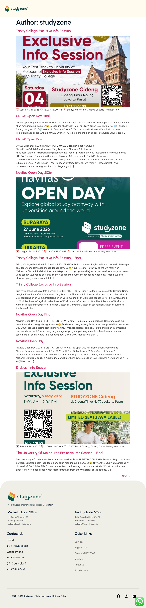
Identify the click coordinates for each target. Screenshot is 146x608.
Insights (79, 559)
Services (79, 541)
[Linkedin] (134, 596)
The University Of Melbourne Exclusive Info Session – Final (59, 453)
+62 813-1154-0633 (16, 569)
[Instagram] (126, 596)
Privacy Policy (59, 596)
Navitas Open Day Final (33, 314)
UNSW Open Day (29, 139)
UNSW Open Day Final (33, 116)
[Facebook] (118, 596)
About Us (79, 564)
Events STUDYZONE (85, 553)
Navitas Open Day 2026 (34, 172)
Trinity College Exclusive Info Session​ (43, 31)
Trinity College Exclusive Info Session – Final (48, 258)
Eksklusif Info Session (31, 367)
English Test (81, 547)
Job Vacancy (81, 570)
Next (126, 476)
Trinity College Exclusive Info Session (43, 284)
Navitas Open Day (29, 341)
